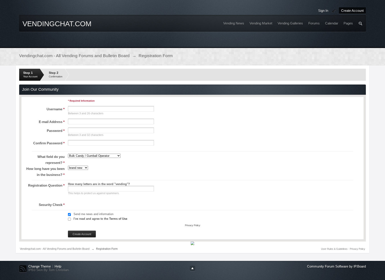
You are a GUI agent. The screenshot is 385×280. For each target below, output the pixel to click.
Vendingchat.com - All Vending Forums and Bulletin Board (55, 248)
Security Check (52, 205)
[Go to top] (192, 268)
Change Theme (39, 266)
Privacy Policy (192, 225)
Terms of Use (118, 218)
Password (56, 131)
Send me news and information (93, 214)
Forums (314, 23)
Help (58, 266)
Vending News (233, 23)
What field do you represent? (51, 160)
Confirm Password (49, 143)
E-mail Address (52, 122)
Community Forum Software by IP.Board (336, 266)
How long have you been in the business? (45, 172)
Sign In (323, 10)
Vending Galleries (290, 23)
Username (56, 109)
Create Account (352, 10)
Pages (348, 23)
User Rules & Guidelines (334, 249)
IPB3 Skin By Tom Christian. (49, 270)
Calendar (331, 23)
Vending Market (261, 23)
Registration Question (46, 185)
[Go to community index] (58, 30)
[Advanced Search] (361, 23)
